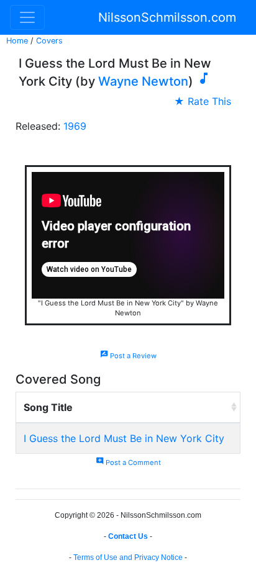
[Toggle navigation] (27, 17)
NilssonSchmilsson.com (167, 17)
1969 (74, 126)
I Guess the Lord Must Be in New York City (124, 438)
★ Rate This (202, 101)
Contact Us (128, 536)
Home (17, 40)
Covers (49, 40)
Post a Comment (128, 462)
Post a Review (128, 355)
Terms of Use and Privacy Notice (128, 557)
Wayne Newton (143, 81)
